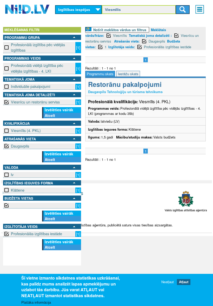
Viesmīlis (120, 35)
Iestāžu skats (128, 73)
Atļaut (183, 282)
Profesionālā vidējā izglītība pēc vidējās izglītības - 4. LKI (37, 68)
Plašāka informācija (36, 302)
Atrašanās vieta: (126, 41)
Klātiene (17, 190)
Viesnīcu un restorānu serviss (35, 102)
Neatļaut (167, 282)
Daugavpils (20, 146)
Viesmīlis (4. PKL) (26, 130)
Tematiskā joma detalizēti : (150, 35)
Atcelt (50, 115)
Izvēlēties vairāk (59, 109)
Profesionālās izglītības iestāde (36, 233)
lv (12, 174)
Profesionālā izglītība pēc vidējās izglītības (38, 47)
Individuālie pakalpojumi (30, 86)
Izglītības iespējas (74, 10)
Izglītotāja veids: (121, 46)
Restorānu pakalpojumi (125, 84)
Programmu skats (100, 73)
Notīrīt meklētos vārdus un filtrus (119, 29)
